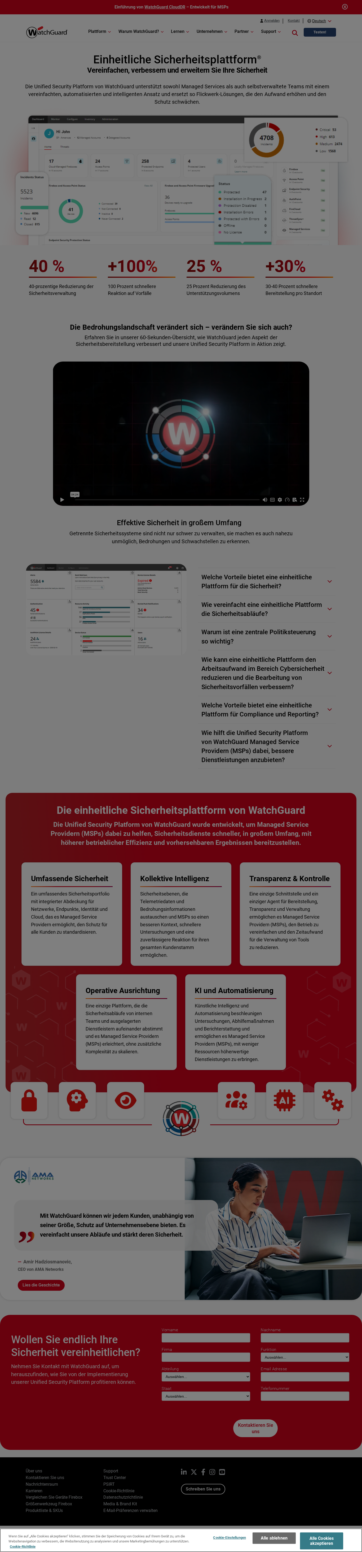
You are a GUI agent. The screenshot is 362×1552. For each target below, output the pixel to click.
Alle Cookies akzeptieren (322, 1541)
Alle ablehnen (274, 1538)
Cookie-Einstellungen (229, 1538)
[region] (181, 1540)
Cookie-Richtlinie (23, 1547)
